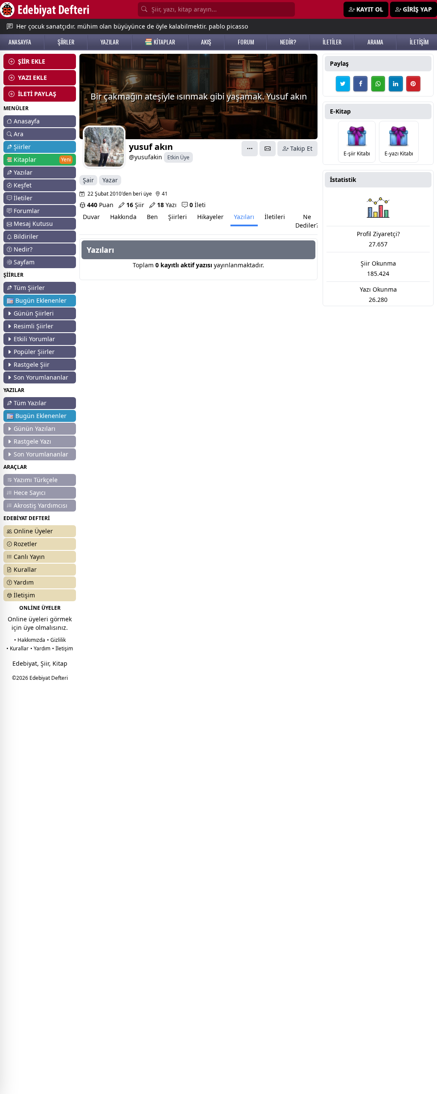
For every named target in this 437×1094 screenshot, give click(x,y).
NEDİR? (288, 42)
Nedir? (23, 249)
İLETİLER (332, 42)
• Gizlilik (56, 640)
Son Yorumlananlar (41, 377)
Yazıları (244, 217)
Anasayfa (27, 121)
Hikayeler (210, 217)
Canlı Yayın (29, 557)
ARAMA (375, 42)
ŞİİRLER (66, 42)
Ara (18, 134)
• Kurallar (17, 648)
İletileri (275, 217)
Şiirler (22, 147)
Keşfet (23, 185)
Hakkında (123, 217)
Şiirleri (177, 217)
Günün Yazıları (34, 428)
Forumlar (27, 211)
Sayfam (24, 262)
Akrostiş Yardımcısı (40, 505)
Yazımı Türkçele (36, 480)
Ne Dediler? (307, 221)
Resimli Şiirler (33, 326)
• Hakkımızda (29, 640)
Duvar (91, 217)
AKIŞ (206, 42)
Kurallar (25, 569)
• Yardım (40, 648)
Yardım (24, 582)
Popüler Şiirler (34, 352)
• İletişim (62, 648)
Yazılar (23, 172)
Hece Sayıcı (30, 492)
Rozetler (25, 544)
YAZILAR (109, 42)
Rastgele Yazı (32, 441)
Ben (152, 217)
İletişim (24, 595)
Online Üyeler (33, 531)
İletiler (23, 198)
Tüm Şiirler (29, 288)
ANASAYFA (20, 42)
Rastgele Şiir (32, 364)
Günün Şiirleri (34, 313)
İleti (197, 205)
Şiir (135, 205)
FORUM (246, 42)
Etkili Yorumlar (34, 339)
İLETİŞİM (419, 42)
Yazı (167, 205)
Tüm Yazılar (30, 403)
